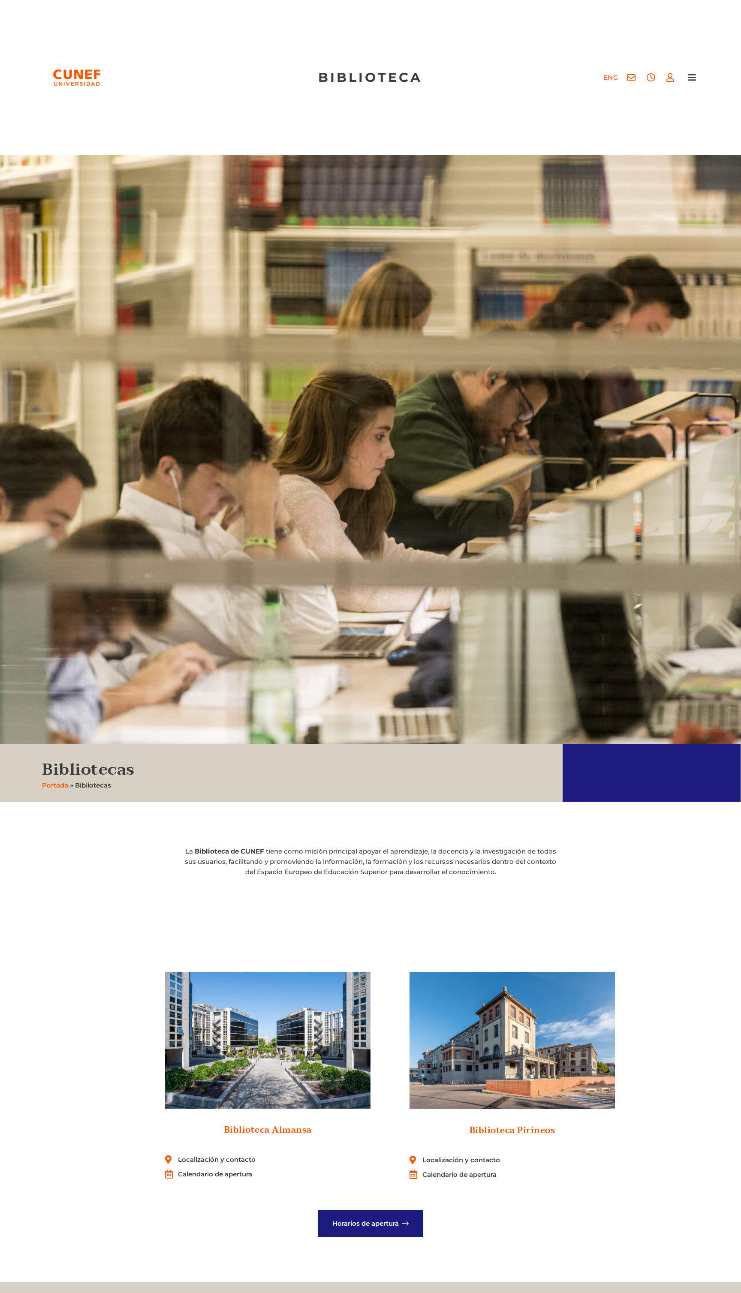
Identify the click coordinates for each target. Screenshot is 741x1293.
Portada (55, 785)
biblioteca (370, 77)
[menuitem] (611, 77)
